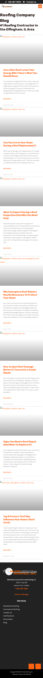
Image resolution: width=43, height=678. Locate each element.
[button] (40, 6)
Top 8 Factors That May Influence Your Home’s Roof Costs (19, 519)
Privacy (20, 674)
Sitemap (14, 674)
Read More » (7, 99)
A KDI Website (27, 674)
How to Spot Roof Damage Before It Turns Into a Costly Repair (19, 369)
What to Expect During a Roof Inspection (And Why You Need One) (20, 215)
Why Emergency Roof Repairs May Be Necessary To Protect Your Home (20, 294)
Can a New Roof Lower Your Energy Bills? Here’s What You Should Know (20, 72)
